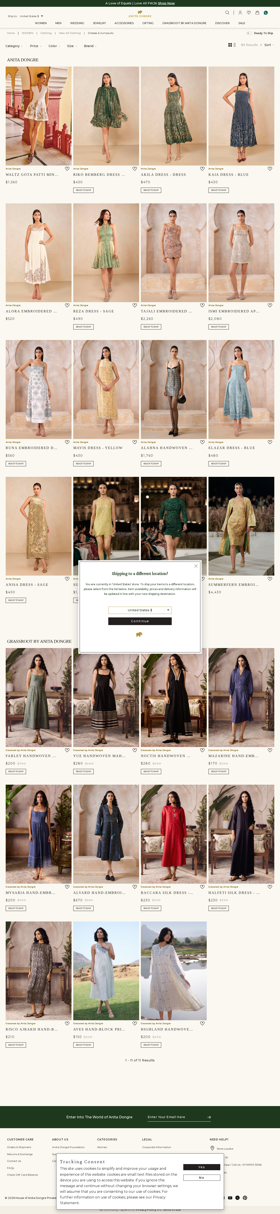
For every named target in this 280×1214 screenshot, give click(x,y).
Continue (140, 621)
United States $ (140, 610)
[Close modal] (196, 566)
